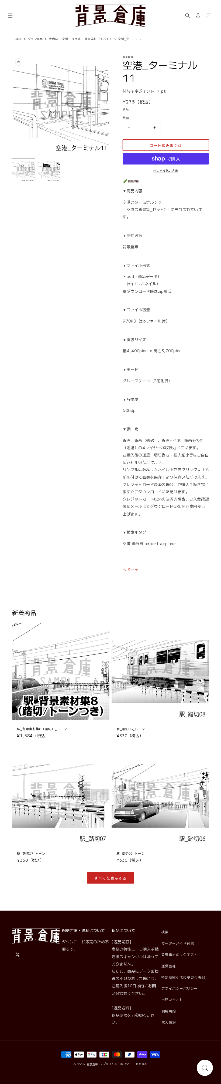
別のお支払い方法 (165, 170)
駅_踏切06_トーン (130, 853)
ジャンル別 (35, 38)
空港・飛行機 (71, 38)
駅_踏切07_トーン (31, 853)
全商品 (53, 38)
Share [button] (133, 569)
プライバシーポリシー (179, 988)
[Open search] (205, 1068)
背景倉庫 (92, 1064)
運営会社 (168, 965)
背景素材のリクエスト (179, 954)
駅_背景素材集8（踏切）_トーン (42, 729)
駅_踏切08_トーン (130, 729)
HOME (17, 38)
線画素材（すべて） (99, 38)
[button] (10, 16)
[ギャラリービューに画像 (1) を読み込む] (23, 170)
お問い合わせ (172, 999)
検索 (165, 931)
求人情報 (168, 1022)
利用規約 (168, 1010)
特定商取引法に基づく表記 (183, 977)
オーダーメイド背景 (177, 943)
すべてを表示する (110, 878)
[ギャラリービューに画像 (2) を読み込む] (48, 170)
